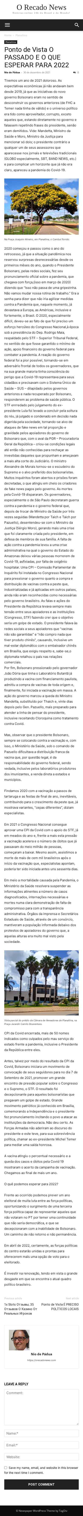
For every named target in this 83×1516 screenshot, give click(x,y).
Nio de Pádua (12, 72)
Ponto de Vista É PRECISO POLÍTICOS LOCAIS (60, 1307)
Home (7, 35)
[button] (7, 25)
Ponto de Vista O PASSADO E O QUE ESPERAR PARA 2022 (36, 57)
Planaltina (21, 35)
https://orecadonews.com (41, 1360)
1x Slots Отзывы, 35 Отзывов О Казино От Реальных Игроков (20, 1309)
